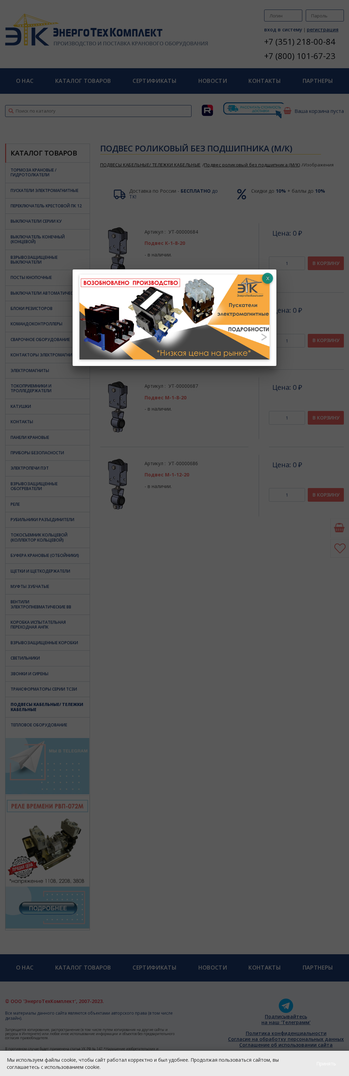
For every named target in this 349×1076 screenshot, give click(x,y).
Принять (326, 1063)
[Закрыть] (267, 278)
